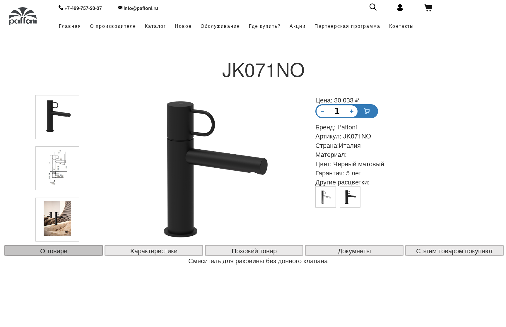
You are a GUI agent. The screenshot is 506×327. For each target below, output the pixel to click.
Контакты (401, 26)
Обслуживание (220, 26)
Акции (298, 26)
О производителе (113, 26)
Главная (70, 26)
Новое (183, 26)
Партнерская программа (347, 26)
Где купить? (265, 26)
